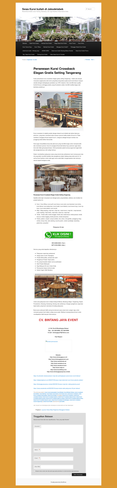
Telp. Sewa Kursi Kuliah (28, 54)
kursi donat (49, 394)
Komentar (37, 426)
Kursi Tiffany (38, 47)
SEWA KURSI (45, 51)
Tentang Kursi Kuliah (42, 54)
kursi (46, 392)
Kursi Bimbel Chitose (69, 392)
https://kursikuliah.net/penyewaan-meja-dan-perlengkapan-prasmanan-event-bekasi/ (56, 376)
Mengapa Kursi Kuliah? (62, 47)
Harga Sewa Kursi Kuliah (60, 43)
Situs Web (37, 466)
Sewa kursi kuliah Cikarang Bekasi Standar (62, 51)
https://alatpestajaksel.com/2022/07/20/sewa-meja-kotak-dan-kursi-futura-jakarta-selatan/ (58, 380)
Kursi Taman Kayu (27, 47)
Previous (87, 59)
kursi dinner (36, 394)
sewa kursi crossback (72, 394)
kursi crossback (79, 392)
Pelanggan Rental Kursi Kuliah (78, 47)
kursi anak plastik (52, 392)
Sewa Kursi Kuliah (52, 395)
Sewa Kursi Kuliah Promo (82, 51)
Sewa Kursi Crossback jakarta (50, 397)
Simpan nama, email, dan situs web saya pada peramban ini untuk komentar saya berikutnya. (57, 471)
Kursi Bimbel (60, 392)
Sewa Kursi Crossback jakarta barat (67, 397)
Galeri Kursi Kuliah (34, 43)
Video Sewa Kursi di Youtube (57, 54)
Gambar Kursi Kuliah (46, 43)
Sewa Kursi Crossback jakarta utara (42, 400)
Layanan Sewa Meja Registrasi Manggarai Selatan (55, 410)
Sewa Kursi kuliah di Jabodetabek (42, 9)
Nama (37, 449)
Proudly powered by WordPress (58, 482)
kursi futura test (63, 394)
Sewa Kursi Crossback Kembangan (60, 400)
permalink (62, 401)
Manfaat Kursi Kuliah (48, 47)
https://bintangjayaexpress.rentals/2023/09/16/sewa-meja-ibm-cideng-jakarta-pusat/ (56, 384)
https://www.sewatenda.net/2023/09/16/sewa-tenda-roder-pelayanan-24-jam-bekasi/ (56, 388)
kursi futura (56, 394)
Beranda (25, 43)
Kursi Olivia (81, 43)
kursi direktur (43, 394)
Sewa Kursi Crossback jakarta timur (74, 398)
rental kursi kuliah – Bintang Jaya (31, 51)
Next (93, 59)
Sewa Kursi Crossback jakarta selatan (55, 398)
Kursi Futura (72, 43)
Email (37, 458)
